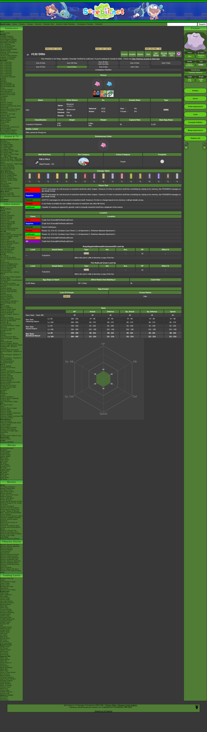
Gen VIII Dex (72, 63)
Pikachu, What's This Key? (9, 569)
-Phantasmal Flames (7, 603)
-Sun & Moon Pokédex (7, 46)
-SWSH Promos (5, 650)
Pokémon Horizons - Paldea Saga (11, 164)
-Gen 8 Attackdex (6, 73)
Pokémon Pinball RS (7, 379)
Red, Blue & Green (6, 405)
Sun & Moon (4, 256)
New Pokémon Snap (7, 249)
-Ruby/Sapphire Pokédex (8, 39)
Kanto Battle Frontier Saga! (9, 151)
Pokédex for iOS (5, 330)
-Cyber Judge (4, 690)
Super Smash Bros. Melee (9, 401)
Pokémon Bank (5, 278)
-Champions (4, 96)
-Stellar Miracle (5, 682)
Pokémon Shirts (5, 120)
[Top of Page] (197, 707)
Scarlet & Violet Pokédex (65, 24)
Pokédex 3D (4, 322)
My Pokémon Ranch (7, 361)
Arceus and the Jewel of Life (9, 509)
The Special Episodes (7, 167)
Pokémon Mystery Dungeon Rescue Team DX (9, 243)
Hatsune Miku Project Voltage (10, 109)
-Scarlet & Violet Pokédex (8, 56)
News (2, 31)
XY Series (3, 476)
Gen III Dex (71, 67)
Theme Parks (4, 122)
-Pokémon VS (4, 693)
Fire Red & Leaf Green (7, 367)
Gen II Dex (103, 67)
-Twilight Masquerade (7, 619)
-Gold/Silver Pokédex (7, 38)
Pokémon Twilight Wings (8, 175)
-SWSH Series (5, 632)
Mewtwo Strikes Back (7, 488)
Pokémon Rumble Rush (8, 265)
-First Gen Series (6, 643)
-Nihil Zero (3, 661)
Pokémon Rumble (6, 342)
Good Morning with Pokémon (10, 188)
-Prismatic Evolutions (7, 612)
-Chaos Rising (5, 598)
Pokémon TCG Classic (8, 590)
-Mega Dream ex (5, 662)
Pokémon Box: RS (6, 377)
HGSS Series (4, 471)
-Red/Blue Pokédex (6, 36)
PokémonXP (4, 107)
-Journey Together (6, 611)
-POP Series (4, 654)
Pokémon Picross (6, 295)
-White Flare (4, 607)
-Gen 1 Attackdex (6, 62)
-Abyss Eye (4, 658)
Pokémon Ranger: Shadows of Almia (10, 355)
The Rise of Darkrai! (7, 506)
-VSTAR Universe (6, 692)
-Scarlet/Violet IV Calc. (8, 93)
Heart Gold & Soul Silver (8, 337)
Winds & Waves (5, 209)
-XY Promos (4, 653)
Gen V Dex (166, 63)
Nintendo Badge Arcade (8, 303)
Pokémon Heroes (6, 496)
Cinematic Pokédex (6, 90)
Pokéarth (98, 24)
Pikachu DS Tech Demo (8, 385)
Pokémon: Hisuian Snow (8, 178)
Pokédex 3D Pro (5, 324)
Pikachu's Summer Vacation (9, 545)
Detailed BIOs (5, 453)
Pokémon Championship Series (10, 106)
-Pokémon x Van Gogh (7, 114)
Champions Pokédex (85, 24)
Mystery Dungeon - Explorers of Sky (11, 352)
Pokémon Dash (5, 374)
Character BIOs (5, 451)
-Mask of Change (6, 685)
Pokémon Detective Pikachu (9, 538)
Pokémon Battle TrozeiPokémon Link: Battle (11, 281)
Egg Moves (156, 54)
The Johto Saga (5, 148)
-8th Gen (3, 99)
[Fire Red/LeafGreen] (103, 96)
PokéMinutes (4, 185)
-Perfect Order (5, 599)
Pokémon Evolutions (7, 177)
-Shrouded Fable (5, 617)
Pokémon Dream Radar (8, 309)
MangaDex (3, 450)
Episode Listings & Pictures (9, 139)
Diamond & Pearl (5, 333)
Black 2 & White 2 (6, 308)
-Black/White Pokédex (7, 43)
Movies (11, 482)
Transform (46, 255)
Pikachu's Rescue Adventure (10, 546)
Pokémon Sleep (5, 227)
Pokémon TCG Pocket (7, 230)
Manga (11, 445)
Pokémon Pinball (5, 411)
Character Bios (5, 143)
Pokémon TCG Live (6, 252)
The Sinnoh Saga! (6, 152)
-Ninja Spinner (5, 659)
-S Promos (3, 698)
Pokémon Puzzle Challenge (9, 398)
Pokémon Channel (6, 376)
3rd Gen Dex (172, 54)
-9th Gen (3, 98)
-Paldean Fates (5, 622)
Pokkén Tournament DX (8, 267)
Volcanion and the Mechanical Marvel (10, 528)
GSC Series (4, 461)
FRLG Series (4, 464)
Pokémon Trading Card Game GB (11, 416)
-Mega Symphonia (6, 667)
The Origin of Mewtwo (7, 487)
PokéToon (3, 182)
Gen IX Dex (40, 63)
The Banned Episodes (7, 169)
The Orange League (6, 146)
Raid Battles (4, 588)
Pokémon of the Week (7, 94)
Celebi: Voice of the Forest (9, 495)
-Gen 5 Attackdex (6, 68)
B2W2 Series (4, 474)
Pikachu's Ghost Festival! (8, 556)
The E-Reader (5, 388)
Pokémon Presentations (8, 117)
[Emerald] (110, 96)
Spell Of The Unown (7, 491)
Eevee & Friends (5, 567)
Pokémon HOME (5, 238)
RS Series (3, 463)
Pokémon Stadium (6, 414)
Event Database (5, 128)
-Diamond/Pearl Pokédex (8, 41)
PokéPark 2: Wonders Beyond (10, 319)
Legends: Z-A (4, 214)
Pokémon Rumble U (7, 312)
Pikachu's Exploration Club (9, 559)
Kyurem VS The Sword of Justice (11, 516)
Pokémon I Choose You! (8, 530)
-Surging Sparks (5, 614)
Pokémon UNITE (6, 225)
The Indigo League (6, 144)
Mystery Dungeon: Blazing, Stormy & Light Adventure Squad (11, 344)
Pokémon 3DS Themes (8, 429)
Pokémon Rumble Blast (8, 320)
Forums (22, 24)
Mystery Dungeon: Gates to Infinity (9, 315)
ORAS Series (4, 477)
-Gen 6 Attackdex (6, 70)
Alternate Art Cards (6, 586)
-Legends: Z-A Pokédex (8, 57)
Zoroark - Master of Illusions (9, 511)
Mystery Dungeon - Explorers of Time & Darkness (11, 358)
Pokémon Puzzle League (8, 408)
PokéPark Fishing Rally (8, 387)
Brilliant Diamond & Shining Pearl (11, 235)
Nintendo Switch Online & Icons (11, 435)
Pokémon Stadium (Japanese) (10, 413)
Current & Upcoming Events (9, 127)
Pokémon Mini (5, 400)
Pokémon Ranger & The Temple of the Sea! (11, 503)
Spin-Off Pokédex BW (7, 86)
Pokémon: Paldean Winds (8, 180)
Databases (11, 28)
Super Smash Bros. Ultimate (9, 272)
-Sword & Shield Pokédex (8, 49)
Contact (30, 24)
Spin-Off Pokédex (6, 83)
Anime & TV (11, 136)
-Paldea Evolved (5, 628)
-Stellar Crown (5, 616)
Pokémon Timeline (6, 102)
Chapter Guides (5, 455)
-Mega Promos (5, 646)
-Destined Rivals (5, 609)
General (124, 54)
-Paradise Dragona (6, 680)
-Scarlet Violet (5, 630)
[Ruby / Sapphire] (96, 96)
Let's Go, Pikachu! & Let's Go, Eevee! (10, 260)
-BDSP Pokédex (5, 51)
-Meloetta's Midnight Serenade (10, 517)
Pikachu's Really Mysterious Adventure (9, 565)
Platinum (3, 335)
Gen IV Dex (40, 67)
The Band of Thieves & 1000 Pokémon (9, 285)
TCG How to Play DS (7, 329)
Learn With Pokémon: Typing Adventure (10, 326)
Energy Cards (4, 585)
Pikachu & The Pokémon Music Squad (10, 571)
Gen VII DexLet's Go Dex (103, 63)
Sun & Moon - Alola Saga (8, 157)
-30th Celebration (6, 594)
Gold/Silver (3, 393)
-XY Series (3, 635)
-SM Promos (4, 651)
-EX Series (3, 640)
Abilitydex (3, 81)
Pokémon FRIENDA (7, 442)
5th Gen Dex (164, 54)
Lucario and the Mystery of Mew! (11, 501)
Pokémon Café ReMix (7, 222)
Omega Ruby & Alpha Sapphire (10, 277)
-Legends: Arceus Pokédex (9, 52)
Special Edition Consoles (8, 427)
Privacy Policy (111, 705)
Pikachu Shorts (11, 541)
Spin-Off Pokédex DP (7, 85)
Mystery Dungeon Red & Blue (10, 382)
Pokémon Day (5, 115)
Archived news (5, 33)
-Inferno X (3, 664)
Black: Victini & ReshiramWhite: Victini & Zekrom (11, 513)
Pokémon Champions (7, 215)
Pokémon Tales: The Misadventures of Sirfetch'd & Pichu (10, 196)
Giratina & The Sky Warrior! (9, 508)
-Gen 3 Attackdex (6, 65)
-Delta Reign (4, 593)
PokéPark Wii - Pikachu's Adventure (8, 347)
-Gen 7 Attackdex (6, 72)
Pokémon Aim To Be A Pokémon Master (11, 161)
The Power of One (6, 490)
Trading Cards (11, 575)
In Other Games (5, 424)
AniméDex (3, 141)
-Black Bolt (3, 606)
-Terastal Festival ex (7, 677)
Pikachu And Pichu (6, 548)
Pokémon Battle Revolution (9, 350)
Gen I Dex (135, 67)
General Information (6, 448)
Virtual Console (5, 426)
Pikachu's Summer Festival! (9, 554)
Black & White (5, 306)
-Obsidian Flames (6, 627)
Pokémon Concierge (7, 193)
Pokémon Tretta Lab (7, 311)
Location (132, 54)
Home (14, 24)
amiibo (2, 434)
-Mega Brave (4, 666)
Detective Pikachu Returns (9, 228)
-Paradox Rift (4, 624)
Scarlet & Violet (5, 212)
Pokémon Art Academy (8, 283)
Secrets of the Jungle (7, 535)
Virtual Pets (4, 432)
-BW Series (4, 637)
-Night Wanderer (5, 684)
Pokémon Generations (7, 173)
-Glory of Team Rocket (8, 672)
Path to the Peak (5, 183)
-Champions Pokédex (7, 59)
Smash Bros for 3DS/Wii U (9, 301)
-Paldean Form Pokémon (8, 133)
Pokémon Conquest (6, 317)
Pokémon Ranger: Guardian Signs (9, 339)
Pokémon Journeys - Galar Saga (11, 159)
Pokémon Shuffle (6, 288)
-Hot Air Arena (5, 674)
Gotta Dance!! (5, 553)
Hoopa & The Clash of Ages (9, 525)
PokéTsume (4, 201)
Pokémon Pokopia (6, 217)
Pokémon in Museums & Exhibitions (8, 111)
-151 (1, 625)
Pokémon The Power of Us (9, 532)
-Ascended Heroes (6, 601)
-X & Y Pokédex (5, 44)
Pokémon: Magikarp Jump (9, 264)
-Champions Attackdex (8, 77)
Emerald (3, 369)
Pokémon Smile (5, 246)
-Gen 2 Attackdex (6, 64)
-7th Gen (3, 101)
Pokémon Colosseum (7, 371)
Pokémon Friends (6, 218)
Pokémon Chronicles (7, 165)
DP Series (3, 468)
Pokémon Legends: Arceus (9, 236)
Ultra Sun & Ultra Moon (8, 257)
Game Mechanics (6, 91)
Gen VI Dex (134, 63)
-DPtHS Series (5, 638)
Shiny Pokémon (5, 170)
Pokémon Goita (5, 439)
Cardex (2, 88)
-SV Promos (4, 648)
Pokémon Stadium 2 (7, 397)
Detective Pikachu (6, 269)
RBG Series (4, 458)
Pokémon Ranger (6, 380)
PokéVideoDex (5, 186)
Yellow (2, 406)
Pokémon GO (4, 220)
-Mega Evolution (5, 604)
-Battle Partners (5, 675)
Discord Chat (4, 125)
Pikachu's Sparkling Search (9, 562)
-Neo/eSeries (4, 641)
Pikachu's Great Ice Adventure (10, 561)
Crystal (2, 395)
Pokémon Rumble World (8, 290)
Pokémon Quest (5, 270)
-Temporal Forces (6, 620)
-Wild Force (4, 688)
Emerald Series (5, 466)
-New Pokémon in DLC (8, 132)
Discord (38, 24)
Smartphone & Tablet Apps (9, 431)
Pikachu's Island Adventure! (9, 558)
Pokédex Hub (48, 24)
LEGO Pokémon (5, 119)
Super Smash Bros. (6, 418)
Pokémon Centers (6, 104)
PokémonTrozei (5, 384)
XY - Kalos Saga (5, 156)
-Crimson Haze (5, 687)
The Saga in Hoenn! (7, 149)
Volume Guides (5, 456)
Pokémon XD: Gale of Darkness (11, 372)
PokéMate (3, 390)
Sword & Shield (5, 233)
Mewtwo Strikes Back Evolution (11, 534)
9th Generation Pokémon (8, 130)
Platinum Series (5, 469)
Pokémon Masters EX (7, 223)
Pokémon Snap (5, 410)
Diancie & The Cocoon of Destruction (8, 523)
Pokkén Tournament (7, 298)
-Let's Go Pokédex (6, 47)
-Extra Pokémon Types (8, 582)
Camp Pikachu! (5, 551)
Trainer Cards (4, 583)
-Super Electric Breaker (8, 679)
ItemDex (3, 78)
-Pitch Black (4, 596)
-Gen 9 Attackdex (6, 75)
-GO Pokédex (4, 54)
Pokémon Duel (5, 299)
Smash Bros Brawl (6, 363)
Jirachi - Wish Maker (7, 498)
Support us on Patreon (103, 711)
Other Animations (6, 190)
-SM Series (4, 633)
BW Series (3, 472)
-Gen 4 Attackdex (6, 67)
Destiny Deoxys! (5, 500)
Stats (148, 54)
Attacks (140, 54)
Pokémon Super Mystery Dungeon (8, 292)
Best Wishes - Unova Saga (9, 154)
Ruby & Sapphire (5, 366)
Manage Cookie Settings (127, 705)
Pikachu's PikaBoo (6, 549)
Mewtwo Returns (6, 493)
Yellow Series (4, 459)
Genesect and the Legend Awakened (8, 520)
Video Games (11, 204)
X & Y (2, 275)
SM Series (3, 479)
